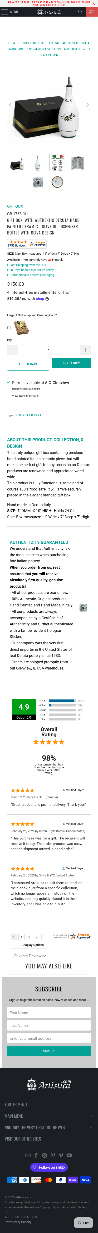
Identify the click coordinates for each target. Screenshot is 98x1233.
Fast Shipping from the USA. (27, 265)
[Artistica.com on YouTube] (69, 1155)
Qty (9, 340)
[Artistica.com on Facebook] (36, 1155)
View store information (25, 395)
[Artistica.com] (49, 12)
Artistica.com (24, 1197)
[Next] (87, 104)
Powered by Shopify (18, 1222)
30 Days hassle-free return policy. (30, 270)
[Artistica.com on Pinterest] (52, 1155)
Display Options (33, 945)
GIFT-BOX (15, 206)
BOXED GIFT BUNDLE (28, 415)
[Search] (80, 12)
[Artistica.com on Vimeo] (61, 1155)
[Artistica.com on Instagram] (44, 1155)
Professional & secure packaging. (31, 275)
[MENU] (2, 12)
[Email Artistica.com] (28, 1155)
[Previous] (11, 104)
